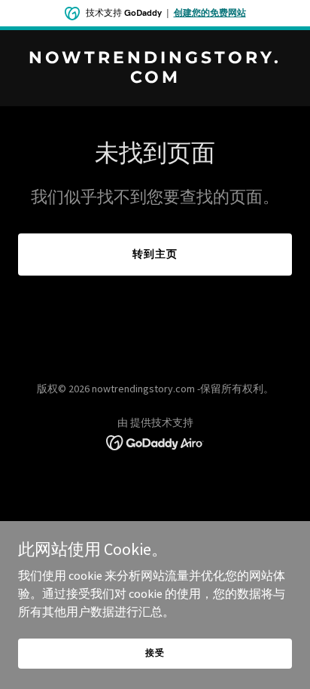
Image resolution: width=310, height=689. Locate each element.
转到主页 (155, 254)
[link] (155, 78)
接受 (155, 652)
